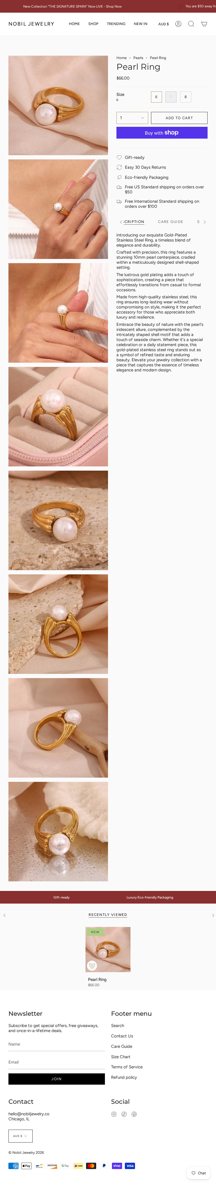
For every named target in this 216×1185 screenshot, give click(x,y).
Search (117, 1025)
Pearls (138, 58)
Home (121, 58)
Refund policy (124, 1077)
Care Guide (121, 1046)
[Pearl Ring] (108, 949)
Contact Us (122, 1036)
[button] (93, 24)
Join (56, 1079)
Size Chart (120, 1056)
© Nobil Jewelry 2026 (26, 1152)
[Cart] (204, 24)
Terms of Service (127, 1066)
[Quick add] (92, 966)
